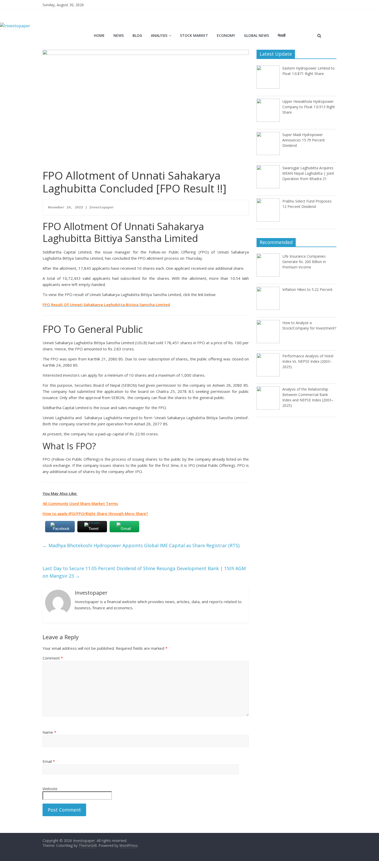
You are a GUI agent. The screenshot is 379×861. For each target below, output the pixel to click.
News (118, 35)
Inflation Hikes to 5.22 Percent (307, 289)
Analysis (159, 35)
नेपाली (281, 35)
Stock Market (194, 35)
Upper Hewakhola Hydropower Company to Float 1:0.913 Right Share (308, 107)
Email (49, 761)
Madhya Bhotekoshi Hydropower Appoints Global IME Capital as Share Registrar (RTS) (141, 545)
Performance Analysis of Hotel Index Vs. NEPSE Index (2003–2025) (307, 361)
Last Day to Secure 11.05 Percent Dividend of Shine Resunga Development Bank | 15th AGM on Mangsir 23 (144, 572)
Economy (226, 35)
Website (50, 788)
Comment (53, 658)
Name (49, 732)
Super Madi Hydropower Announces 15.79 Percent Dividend (303, 140)
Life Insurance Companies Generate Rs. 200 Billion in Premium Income (304, 261)
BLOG (137, 35)
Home (99, 35)
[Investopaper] (15, 26)
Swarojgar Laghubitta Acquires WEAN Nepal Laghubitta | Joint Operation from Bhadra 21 (308, 173)
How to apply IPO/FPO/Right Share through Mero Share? (95, 513)
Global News (256, 35)
